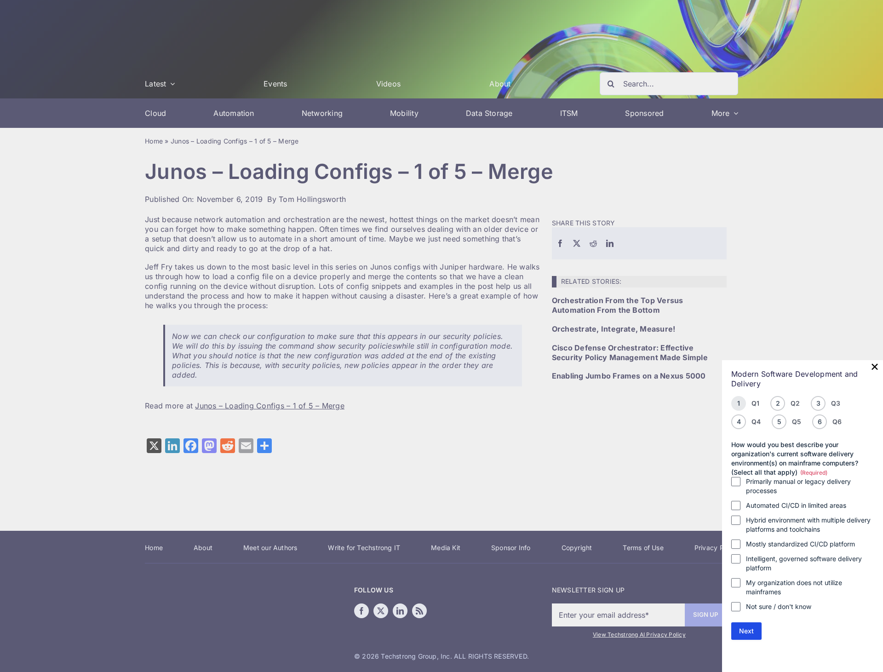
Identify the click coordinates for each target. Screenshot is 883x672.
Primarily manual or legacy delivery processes (798, 485)
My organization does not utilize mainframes (794, 587)
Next (746, 631)
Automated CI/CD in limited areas (796, 505)
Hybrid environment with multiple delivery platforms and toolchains (808, 524)
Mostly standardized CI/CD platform (800, 544)
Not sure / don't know (778, 606)
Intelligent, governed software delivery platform (804, 563)
